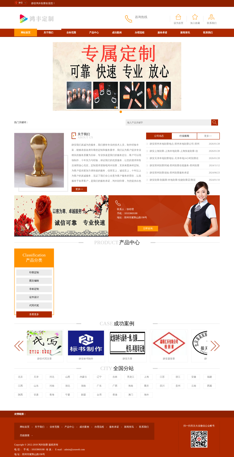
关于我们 (48, 32)
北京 (20, 377)
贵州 (178, 386)
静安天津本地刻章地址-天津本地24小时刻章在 (174, 158)
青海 (52, 394)
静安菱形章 (165, 358)
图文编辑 (34, 280)
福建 (209, 377)
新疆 (83, 394)
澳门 (130, 394)
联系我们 (212, 23)
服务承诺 (162, 32)
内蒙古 (83, 377)
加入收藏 (195, 23)
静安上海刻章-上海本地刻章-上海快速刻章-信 (174, 151)
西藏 (209, 386)
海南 (130, 386)
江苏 (162, 377)
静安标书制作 (82, 358)
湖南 (83, 386)
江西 (20, 386)
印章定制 (34, 272)
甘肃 (36, 394)
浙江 (178, 377)
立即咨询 (148, 228)
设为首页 (178, 23)
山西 (67, 377)
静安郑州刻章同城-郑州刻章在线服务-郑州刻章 (174, 165)
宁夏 (67, 394)
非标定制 (34, 289)
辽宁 (99, 377)
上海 (146, 377)
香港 (115, 394)
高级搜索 (25, 40)
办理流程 (139, 32)
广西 (115, 386)
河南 (52, 386)
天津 (36, 377)
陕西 (20, 394)
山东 (36, 386)
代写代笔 (34, 305)
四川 (162, 386)
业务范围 (71, 32)
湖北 (67, 386)
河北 (52, 377)
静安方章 (124, 358)
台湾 (99, 394)
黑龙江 (130, 377)
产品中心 (94, 32)
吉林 (115, 377)
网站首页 (25, 32)
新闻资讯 (185, 32)
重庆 (146, 386)
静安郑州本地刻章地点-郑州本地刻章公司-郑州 (174, 144)
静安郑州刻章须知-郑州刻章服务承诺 (169, 172)
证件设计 (34, 297)
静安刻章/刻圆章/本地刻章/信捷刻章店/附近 (173, 180)
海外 (146, 394)
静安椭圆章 (207, 358)
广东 (99, 386)
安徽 (193, 377)
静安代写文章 (41, 358)
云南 (193, 386)
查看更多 (34, 314)
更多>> (79, 189)
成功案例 (117, 32)
